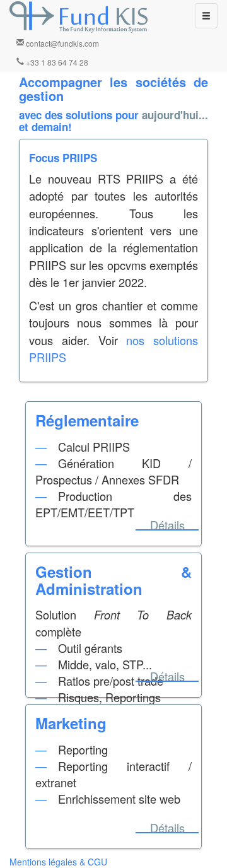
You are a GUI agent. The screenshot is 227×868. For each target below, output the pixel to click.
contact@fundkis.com (61, 43)
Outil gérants (90, 648)
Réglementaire (87, 420)
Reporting (83, 749)
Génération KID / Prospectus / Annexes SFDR (113, 471)
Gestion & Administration (113, 580)
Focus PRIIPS (63, 157)
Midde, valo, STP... (105, 664)
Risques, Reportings (109, 697)
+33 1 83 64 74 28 (56, 62)
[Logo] (78, 17)
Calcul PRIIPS (94, 446)
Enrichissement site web (119, 798)
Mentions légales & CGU (58, 861)
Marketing (71, 723)
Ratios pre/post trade (110, 680)
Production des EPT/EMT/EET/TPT (113, 504)
